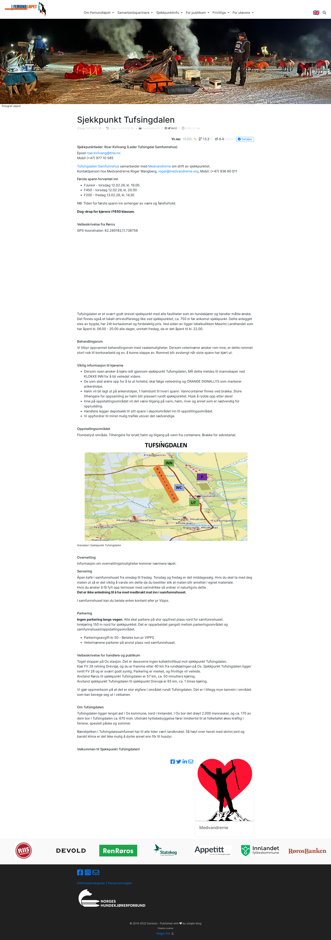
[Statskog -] (165, 850)
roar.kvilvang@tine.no (103, 153)
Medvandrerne (159, 166)
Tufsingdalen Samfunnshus (98, 166)
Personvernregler (120, 883)
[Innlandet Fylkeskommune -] (260, 850)
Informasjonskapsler (91, 883)
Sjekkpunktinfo (151, 128)
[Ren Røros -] (118, 850)
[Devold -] (71, 850)
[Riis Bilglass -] (23, 850)
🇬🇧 (316, 12)
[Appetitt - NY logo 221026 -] (213, 850)
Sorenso (152, 923)
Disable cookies (165, 928)
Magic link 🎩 (166, 933)
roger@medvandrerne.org (178, 171)
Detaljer (246, 139)
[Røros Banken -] (307, 851)
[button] (99, 13)
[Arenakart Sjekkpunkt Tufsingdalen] (165, 492)
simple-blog (194, 923)
